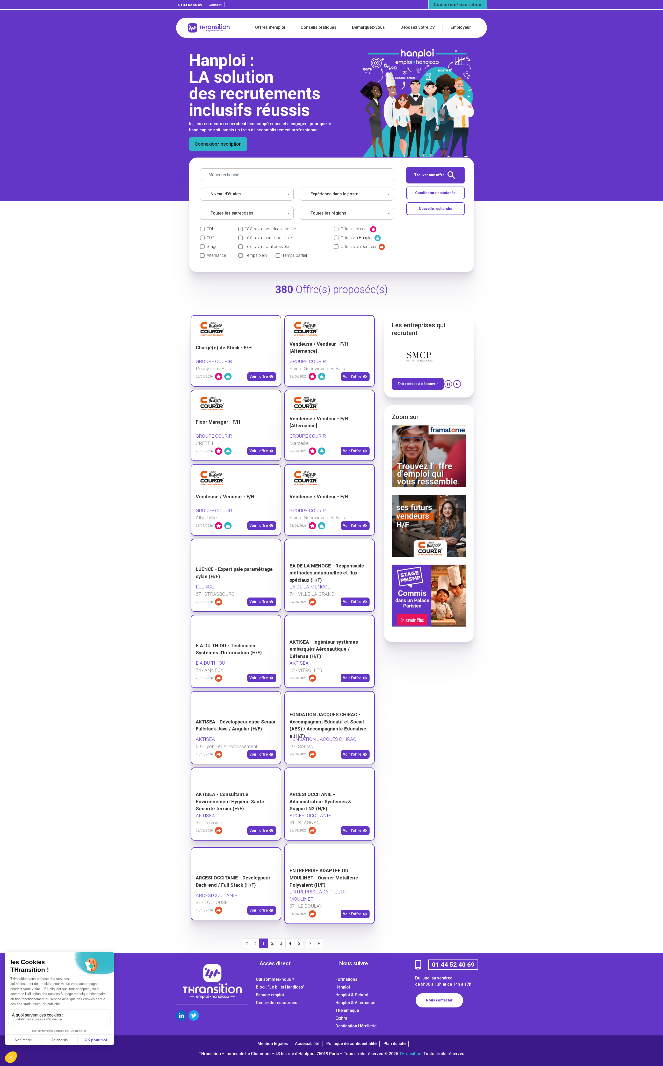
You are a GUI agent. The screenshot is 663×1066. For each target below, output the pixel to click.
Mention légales (272, 1043)
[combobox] (247, 194)
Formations (346, 979)
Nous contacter (439, 1000)
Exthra (341, 1018)
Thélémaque (347, 1010)
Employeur (461, 27)
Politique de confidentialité (351, 1043)
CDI (210, 228)
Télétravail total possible (267, 246)
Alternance (216, 255)
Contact (214, 5)
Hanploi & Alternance (355, 1002)
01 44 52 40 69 (190, 5)
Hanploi (342, 987)
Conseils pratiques (318, 27)
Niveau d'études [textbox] (226, 193)
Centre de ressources (276, 1002)
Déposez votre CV (417, 27)
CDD (210, 237)
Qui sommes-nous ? (275, 979)
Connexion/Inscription (457, 4)
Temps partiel (294, 255)
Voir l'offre (258, 376)
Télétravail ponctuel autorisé (270, 228)
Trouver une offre (429, 175)
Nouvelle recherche (435, 209)
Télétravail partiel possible (268, 237)
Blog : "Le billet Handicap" (280, 987)
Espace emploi (270, 994)
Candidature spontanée (435, 193)
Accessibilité (307, 1043)
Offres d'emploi (270, 27)
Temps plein (256, 255)
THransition (410, 1053)
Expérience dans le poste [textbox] (334, 193)
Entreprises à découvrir (418, 384)
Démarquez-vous (368, 27)
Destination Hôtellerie (356, 1026)
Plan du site (395, 1043)
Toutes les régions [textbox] (328, 213)
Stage (212, 246)
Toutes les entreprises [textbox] (232, 213)
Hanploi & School (351, 994)
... (304, 941)
